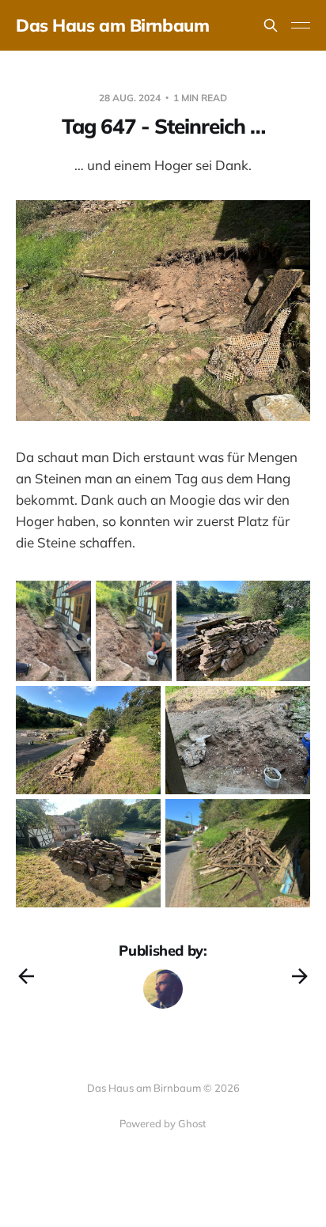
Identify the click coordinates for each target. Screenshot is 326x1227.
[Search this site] (270, 25)
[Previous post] (26, 976)
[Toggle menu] (301, 25)
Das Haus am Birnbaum (112, 25)
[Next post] (300, 976)
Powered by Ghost (163, 1123)
